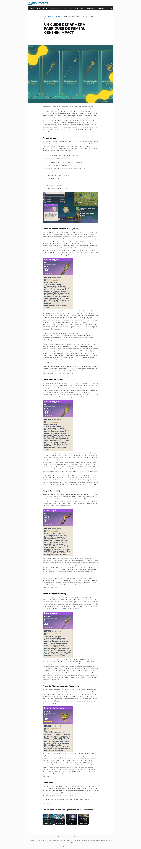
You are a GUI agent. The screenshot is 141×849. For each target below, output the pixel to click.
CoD (82, 8)
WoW (65, 8)
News (38, 8)
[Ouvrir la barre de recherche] (111, 8)
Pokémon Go (90, 8)
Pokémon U (100, 8)
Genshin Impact (56, 8)
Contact (71, 836)
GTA (76, 8)
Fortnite (45, 8)
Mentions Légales (78, 836)
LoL (71, 8)
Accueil (31, 8)
